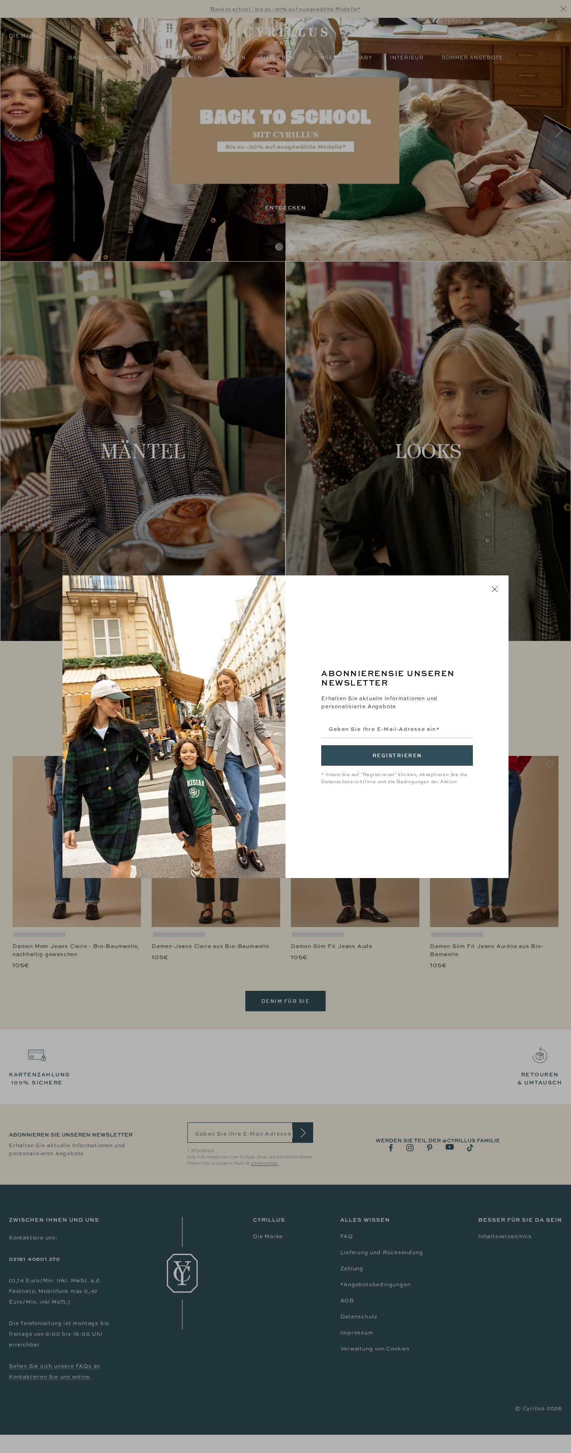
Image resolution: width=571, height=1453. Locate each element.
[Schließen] (495, 589)
